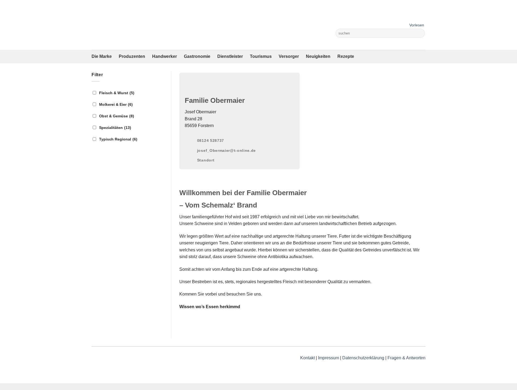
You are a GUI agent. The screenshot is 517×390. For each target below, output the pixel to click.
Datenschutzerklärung (363, 358)
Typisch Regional (118, 139)
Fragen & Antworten (406, 358)
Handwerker (164, 56)
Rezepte (345, 56)
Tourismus (261, 56)
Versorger (289, 56)
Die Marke (102, 56)
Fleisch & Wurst (116, 93)
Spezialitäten (115, 127)
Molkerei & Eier (116, 104)
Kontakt (307, 358)
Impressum (328, 358)
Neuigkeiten (318, 56)
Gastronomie (197, 56)
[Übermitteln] (419, 33)
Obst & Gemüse (116, 116)
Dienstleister (230, 56)
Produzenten (132, 56)
